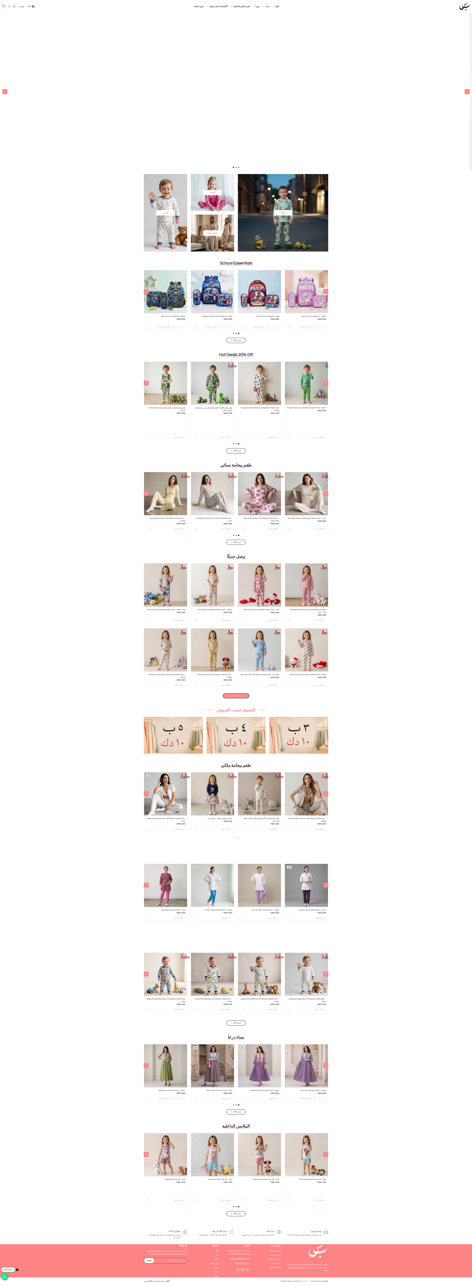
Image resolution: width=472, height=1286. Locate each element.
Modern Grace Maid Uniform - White (218, 910)
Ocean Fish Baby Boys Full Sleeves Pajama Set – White (213, 1000)
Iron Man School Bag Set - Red (267, 316)
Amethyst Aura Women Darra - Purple (264, 1090)
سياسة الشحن (276, 1263)
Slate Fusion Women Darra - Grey (219, 1090)
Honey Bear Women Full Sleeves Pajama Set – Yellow (167, 519)
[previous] (467, 91)
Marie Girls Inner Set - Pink (175, 1179)
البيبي (217, 1259)
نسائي (216, 1267)
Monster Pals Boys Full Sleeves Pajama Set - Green (306, 408)
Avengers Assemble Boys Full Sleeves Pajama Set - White (260, 409)
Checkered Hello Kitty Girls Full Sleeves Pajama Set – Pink (308, 611)
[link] (236, 91)
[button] (326, 273)
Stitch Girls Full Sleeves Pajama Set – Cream (215, 610)
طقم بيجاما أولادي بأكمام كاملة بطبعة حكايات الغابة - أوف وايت (260, 820)
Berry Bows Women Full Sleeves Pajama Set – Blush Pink (261, 519)
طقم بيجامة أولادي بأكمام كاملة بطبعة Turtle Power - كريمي (166, 409)
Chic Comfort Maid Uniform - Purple (265, 910)
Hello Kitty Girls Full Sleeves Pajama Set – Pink (261, 610)
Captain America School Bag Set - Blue (217, 316)
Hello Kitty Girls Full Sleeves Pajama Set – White (307, 674)
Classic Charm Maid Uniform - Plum (312, 910)
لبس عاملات (214, 1263)
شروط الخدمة (276, 1255)
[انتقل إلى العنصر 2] (236, 167)
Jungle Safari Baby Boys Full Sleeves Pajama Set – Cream (259, 1000)
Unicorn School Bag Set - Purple (313, 316)
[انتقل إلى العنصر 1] (238, 167)
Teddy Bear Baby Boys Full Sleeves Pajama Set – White (307, 1000)
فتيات (217, 1255)
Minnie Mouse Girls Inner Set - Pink (266, 1179)
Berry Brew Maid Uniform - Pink (173, 910)
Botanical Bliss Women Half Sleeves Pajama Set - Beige (307, 820)
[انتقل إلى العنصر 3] (233, 167)
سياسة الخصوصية (275, 1251)
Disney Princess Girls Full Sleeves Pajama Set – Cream (167, 676)
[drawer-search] (14, 6)
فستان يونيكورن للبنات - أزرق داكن (220, 818)
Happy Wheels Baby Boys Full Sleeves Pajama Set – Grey (166, 1000)
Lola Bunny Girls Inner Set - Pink (220, 1179)
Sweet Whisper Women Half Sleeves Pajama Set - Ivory (166, 820)
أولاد (217, 1251)
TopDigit (325, 1281)
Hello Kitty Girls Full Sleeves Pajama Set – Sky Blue (259, 674)
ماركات (216, 1272)
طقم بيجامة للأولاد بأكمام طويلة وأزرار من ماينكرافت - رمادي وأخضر (213, 409)
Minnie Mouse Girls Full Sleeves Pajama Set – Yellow (214, 676)
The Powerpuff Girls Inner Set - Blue (312, 1179)
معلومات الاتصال (275, 1267)
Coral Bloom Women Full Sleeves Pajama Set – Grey (214, 519)
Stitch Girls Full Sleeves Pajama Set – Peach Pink (166, 610)
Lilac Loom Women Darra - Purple (313, 1090)
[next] (4, 91)
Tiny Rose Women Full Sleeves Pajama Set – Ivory (307, 518)
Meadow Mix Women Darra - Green (171, 1090)
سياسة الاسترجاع (275, 1259)
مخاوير (216, 1276)
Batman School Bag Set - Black (173, 316)
